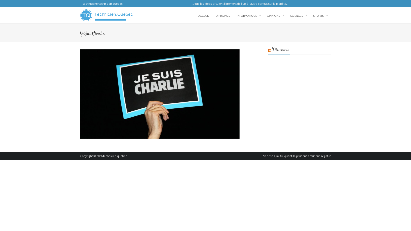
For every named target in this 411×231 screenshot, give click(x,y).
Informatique (247, 16)
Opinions (273, 16)
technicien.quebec (115, 156)
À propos (223, 16)
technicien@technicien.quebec (102, 4)
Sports (318, 16)
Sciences (296, 16)
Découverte (280, 49)
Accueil (203, 16)
